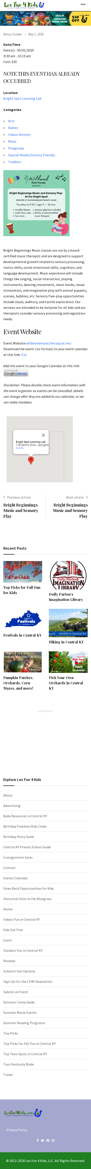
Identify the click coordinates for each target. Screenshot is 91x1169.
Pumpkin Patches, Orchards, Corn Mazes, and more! (18, 682)
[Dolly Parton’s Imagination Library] (68, 575)
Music (12, 141)
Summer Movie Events (20, 1012)
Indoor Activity (19, 134)
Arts (11, 121)
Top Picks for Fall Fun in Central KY (29, 1043)
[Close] (43, 435)
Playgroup (16, 148)
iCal (24, 354)
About (8, 795)
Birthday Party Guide (18, 836)
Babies (13, 127)
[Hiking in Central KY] (68, 623)
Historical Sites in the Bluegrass (27, 899)
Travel (8, 1074)
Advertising (12, 805)
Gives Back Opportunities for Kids (28, 888)
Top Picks (10, 1033)
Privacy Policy (17, 1130)
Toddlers (14, 162)
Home (8, 909)
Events (20, 448)
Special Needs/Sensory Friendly (31, 155)
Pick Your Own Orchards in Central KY (66, 682)
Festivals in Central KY (22, 635)
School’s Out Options (19, 971)
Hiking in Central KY (66, 642)
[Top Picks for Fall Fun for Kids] (22, 572)
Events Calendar (15, 878)
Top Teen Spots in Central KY (25, 1054)
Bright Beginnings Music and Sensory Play (20, 510)
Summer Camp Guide (19, 1002)
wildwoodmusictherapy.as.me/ (49, 343)
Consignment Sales (18, 857)
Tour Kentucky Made (18, 1064)
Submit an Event (15, 992)
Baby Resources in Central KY (25, 816)
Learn (7, 940)
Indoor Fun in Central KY (21, 919)
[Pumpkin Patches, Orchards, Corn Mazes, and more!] (22, 662)
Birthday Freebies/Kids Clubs (25, 826)
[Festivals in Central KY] (22, 619)
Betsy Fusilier (12, 34)
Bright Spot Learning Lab (22, 98)
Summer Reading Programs (24, 1023)
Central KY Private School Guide (27, 847)
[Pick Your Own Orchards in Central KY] (68, 662)
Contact (9, 867)
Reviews (9, 961)
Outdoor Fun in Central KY (22, 950)
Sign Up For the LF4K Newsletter (28, 981)
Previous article (19, 497)
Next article (75, 497)
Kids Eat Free (13, 930)
